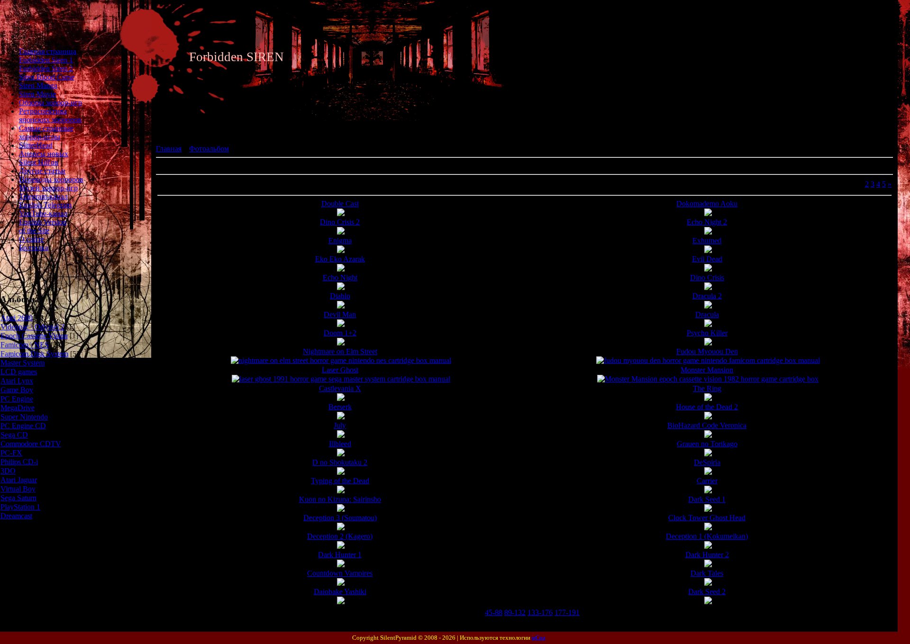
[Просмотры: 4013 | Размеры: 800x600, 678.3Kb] (708, 491)
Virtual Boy (18, 489)
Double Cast (340, 204)
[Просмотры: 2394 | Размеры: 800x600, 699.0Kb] (708, 583)
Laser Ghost (340, 370)
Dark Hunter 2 (707, 555)
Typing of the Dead (340, 481)
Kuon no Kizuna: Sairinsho (340, 499)
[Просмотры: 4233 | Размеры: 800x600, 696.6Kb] (708, 472)
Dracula (707, 314)
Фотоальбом (209, 149)
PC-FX (11, 453)
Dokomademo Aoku (706, 204)
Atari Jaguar (18, 480)
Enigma (340, 240)
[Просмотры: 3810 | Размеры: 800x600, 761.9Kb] (341, 472)
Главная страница (47, 51)
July (340, 425)
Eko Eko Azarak (340, 259)
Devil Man (340, 314)
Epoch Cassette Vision (34, 336)
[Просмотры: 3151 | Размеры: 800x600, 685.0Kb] (341, 509)
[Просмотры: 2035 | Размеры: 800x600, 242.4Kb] (708, 565)
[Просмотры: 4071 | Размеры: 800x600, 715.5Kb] (708, 509)
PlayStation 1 (20, 507)
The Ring (707, 388)
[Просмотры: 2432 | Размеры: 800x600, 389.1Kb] (708, 250)
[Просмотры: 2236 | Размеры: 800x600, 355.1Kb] (341, 232)
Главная (169, 149)
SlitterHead (36, 145)
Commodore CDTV (30, 444)
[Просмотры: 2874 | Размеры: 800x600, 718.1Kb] (341, 454)
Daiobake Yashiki (340, 592)
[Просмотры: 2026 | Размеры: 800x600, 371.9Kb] (708, 324)
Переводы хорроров (51, 179)
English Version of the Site (42, 226)
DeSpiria (707, 462)
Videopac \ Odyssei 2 (32, 327)
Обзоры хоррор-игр (50, 103)
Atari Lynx (16, 381)
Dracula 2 (707, 296)
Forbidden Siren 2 (46, 68)
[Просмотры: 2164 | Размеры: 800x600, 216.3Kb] (341, 379)
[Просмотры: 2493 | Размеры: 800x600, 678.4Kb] (341, 583)
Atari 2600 (16, 318)
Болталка (33, 248)
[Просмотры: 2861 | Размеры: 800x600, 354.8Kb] (341, 213)
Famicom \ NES (24, 345)
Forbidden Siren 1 (46, 60)
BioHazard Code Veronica (706, 425)
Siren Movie (37, 94)
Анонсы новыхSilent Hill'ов (43, 158)
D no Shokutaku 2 (339, 462)
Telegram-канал (43, 196)
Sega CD (14, 435)
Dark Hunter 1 (340, 555)
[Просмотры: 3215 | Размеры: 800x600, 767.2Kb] (341, 435)
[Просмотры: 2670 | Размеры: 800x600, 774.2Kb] (341, 491)
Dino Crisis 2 (340, 222)
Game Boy (16, 390)
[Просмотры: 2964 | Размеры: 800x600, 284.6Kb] (341, 250)
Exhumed (706, 240)
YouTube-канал (43, 213)
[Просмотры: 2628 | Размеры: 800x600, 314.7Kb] (341, 398)
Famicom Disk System (34, 354)
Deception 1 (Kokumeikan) (707, 536)
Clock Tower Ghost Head (707, 518)
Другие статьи (42, 171)
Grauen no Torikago (707, 444)
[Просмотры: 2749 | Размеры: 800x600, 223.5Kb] (341, 343)
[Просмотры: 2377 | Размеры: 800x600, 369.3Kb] (708, 269)
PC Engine (16, 399)
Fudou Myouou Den (707, 351)
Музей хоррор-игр (48, 188)
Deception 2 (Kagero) (340, 536)
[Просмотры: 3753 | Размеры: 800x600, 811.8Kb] (708, 454)
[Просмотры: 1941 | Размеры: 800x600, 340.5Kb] (708, 306)
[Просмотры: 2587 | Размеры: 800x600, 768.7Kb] (341, 546)
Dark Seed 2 (707, 592)
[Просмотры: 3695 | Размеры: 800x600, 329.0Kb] (341, 287)
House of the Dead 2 (707, 407)
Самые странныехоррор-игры (46, 132)
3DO (8, 471)
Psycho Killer (707, 333)
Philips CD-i (19, 462)
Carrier (707, 481)
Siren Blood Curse (46, 77)
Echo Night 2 (707, 222)
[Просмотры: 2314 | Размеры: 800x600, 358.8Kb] (708, 287)
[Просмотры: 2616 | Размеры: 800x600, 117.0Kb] (341, 269)
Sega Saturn (18, 498)
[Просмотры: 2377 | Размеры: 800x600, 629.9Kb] (708, 528)
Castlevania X (340, 388)
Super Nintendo (24, 417)
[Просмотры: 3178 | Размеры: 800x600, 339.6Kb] (341, 417)
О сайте (31, 239)
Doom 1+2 (340, 333)
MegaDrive (17, 408)
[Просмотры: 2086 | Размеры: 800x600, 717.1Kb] (708, 602)
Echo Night (340, 277)
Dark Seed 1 (707, 499)
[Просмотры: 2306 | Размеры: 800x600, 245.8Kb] (341, 306)
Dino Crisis (707, 277)
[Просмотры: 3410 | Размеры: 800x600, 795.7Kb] (708, 546)
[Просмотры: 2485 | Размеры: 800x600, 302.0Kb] (708, 232)
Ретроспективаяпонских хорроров (50, 115)
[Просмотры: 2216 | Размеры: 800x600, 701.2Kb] (341, 528)
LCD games (18, 372)
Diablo (340, 296)
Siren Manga (38, 86)
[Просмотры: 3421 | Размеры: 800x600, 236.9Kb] (708, 360)
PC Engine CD (23, 426)
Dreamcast (16, 516)
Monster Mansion (707, 370)
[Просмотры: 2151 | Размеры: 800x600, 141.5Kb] (341, 602)
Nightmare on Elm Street (340, 351)
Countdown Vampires (340, 573)
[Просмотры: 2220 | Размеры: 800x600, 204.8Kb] (708, 379)
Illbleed (340, 444)
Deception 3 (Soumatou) (340, 518)
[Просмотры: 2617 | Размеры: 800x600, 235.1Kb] (341, 565)
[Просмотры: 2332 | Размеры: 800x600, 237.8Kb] (341, 360)
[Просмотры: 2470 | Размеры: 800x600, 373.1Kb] (341, 324)
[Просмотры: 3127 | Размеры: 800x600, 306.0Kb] (708, 398)
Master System (22, 363)
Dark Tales (707, 573)
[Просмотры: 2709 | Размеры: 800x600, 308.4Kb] (708, 343)
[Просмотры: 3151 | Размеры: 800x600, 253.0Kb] (708, 417)
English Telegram (45, 205)
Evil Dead (707, 259)
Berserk (340, 407)
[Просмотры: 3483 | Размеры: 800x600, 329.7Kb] (708, 213)
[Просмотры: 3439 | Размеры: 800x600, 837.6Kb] (708, 435)
